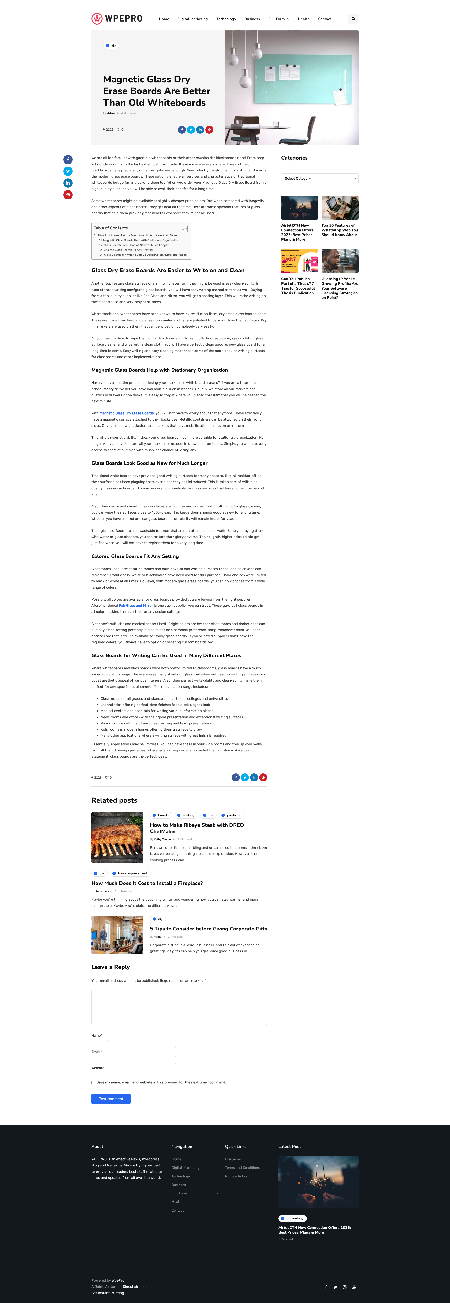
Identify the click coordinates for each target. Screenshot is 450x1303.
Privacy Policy (236, 1176)
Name (96, 1035)
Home (164, 19)
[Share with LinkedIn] (200, 130)
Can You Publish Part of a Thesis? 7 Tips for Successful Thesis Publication (298, 286)
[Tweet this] (191, 130)
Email (96, 1052)
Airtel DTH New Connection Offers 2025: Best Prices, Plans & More (297, 232)
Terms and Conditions (242, 1167)
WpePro (118, 1280)
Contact (324, 19)
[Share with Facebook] (182, 130)
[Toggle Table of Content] (181, 229)
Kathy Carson (162, 839)
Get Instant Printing (107, 1293)
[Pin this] (209, 130)
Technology (226, 19)
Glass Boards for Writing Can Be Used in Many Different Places (145, 254)
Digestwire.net (135, 1286)
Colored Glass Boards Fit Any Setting (128, 249)
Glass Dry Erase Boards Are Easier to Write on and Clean (137, 235)
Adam (111, 113)
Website (97, 1068)
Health (304, 19)
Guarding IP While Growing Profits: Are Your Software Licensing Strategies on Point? (340, 288)
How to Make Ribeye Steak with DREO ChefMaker (197, 828)
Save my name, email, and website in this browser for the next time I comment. (161, 1082)
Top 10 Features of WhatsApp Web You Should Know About (340, 230)
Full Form (276, 19)
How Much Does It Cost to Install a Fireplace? (147, 883)
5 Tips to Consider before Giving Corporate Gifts (208, 928)
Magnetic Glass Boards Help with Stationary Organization (141, 240)
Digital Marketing (193, 19)
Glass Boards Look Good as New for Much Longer (136, 245)
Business (252, 19)
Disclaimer (233, 1159)
